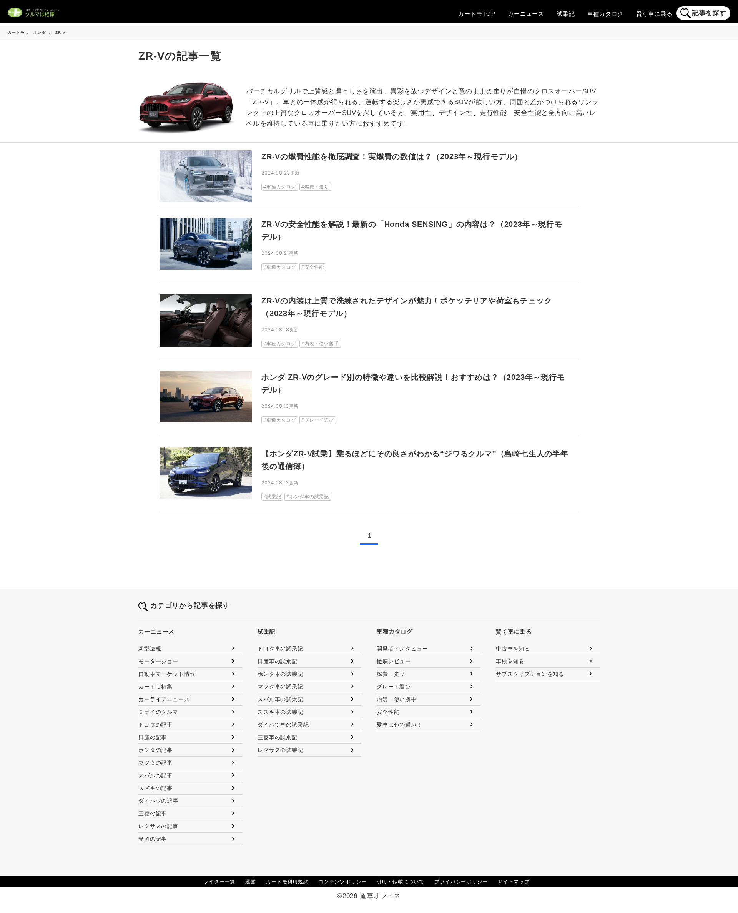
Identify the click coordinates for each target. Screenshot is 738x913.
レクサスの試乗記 (280, 750)
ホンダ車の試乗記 (280, 674)
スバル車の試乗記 (280, 699)
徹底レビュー (394, 661)
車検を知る (510, 661)
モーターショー (158, 661)
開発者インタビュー (402, 648)
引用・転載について (401, 882)
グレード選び (394, 687)
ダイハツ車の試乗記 (283, 725)
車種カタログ (605, 13)
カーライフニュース (164, 699)
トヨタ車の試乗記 (280, 648)
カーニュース (526, 13)
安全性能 (388, 712)
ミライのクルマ (158, 712)
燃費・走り (391, 674)
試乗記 (566, 13)
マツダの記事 (155, 763)
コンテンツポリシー (343, 882)
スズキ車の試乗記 (280, 712)
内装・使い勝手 (397, 699)
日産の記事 (152, 737)
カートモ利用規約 (287, 882)
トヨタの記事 (155, 725)
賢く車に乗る (654, 13)
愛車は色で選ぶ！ (399, 725)
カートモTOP (476, 13)
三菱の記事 (152, 813)
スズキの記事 (155, 788)
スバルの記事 (155, 775)
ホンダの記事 (155, 750)
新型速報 (149, 648)
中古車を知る (513, 648)
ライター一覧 (219, 882)
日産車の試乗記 (278, 661)
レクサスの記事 (158, 826)
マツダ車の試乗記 (280, 687)
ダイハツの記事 (158, 801)
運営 (250, 882)
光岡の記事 (152, 839)
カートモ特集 (155, 687)
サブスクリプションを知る (530, 674)
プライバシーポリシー (461, 882)
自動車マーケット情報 (167, 674)
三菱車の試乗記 (278, 737)
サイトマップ (514, 882)
